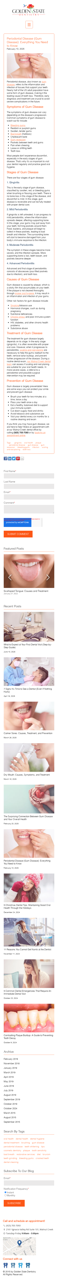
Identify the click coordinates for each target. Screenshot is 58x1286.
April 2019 (9, 1076)
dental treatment (11, 1142)
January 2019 (10, 1067)
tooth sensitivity (39, 1150)
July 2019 (8, 1090)
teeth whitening (32, 1146)
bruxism (46, 1154)
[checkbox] (29, 1194)
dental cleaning (11, 1162)
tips (43, 1146)
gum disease (33, 445)
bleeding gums (24, 447)
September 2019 (12, 1099)
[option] (29, 574)
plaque (38, 443)
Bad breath (16, 133)
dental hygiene (37, 1138)
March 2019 (9, 1072)
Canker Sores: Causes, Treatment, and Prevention (28, 733)
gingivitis (18, 443)
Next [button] (48, 577)
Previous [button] (10, 577)
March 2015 (9, 1112)
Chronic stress (18, 316)
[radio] (29, 1192)
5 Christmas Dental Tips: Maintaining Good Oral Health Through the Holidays (27, 906)
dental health (22, 1138)
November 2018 (11, 1063)
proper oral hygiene (24, 293)
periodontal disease (17, 445)
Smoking (15, 305)
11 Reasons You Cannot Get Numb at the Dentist (27, 949)
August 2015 (10, 1117)
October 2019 (10, 1103)
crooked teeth (42, 1158)
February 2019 (11, 1059)
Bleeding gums (18, 125)
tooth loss (26, 449)
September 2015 (12, 1121)
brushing (25, 1142)
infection (35, 447)
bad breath (9, 1154)
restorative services (26, 1154)
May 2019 (8, 1081)
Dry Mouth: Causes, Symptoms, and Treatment (27, 774)
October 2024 (10, 1108)
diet (39, 1154)
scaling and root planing (31, 350)
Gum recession (18, 139)
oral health (28, 443)
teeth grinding (10, 1158)
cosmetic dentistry (12, 1150)
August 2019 (10, 1094)
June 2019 (9, 1085)
